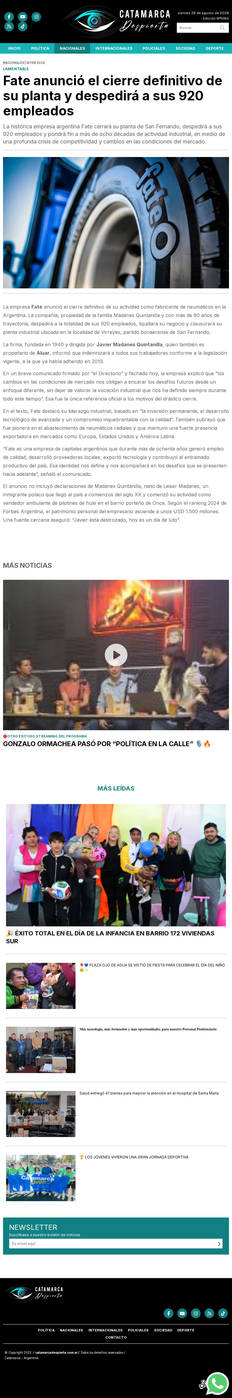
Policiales (154, 48)
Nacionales (72, 48)
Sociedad (185, 48)
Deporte (215, 48)
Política (40, 48)
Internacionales (113, 48)
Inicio (14, 48)
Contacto (116, 1337)
